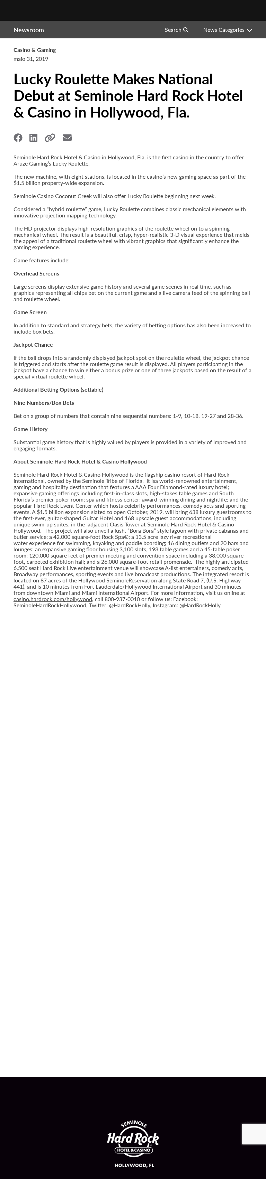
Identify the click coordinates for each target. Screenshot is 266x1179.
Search (173, 30)
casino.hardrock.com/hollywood (53, 599)
